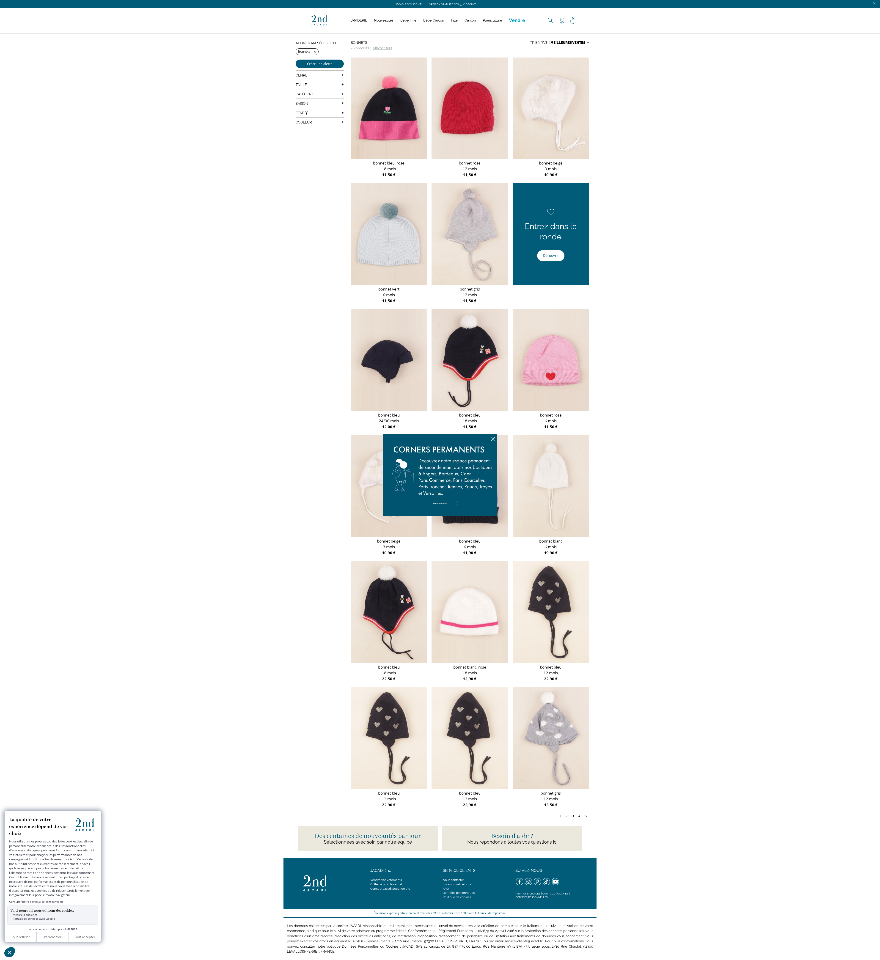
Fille (454, 20)
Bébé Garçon (433, 20)
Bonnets (359, 43)
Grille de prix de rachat (386, 884)
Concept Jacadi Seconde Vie (390, 888)
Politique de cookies (457, 897)
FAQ (446, 888)
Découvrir (551, 255)
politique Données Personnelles (353, 946)
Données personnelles (459, 892)
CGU (545, 893)
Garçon (470, 20)
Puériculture (492, 20)
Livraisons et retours (457, 884)
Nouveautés (383, 20)
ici (555, 842)
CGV (552, 893)
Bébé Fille (408, 20)
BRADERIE (358, 20)
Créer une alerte (319, 63)
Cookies (562, 893)
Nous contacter (453, 880)
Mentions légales (527, 893)
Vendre (517, 20)
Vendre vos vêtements (386, 880)
